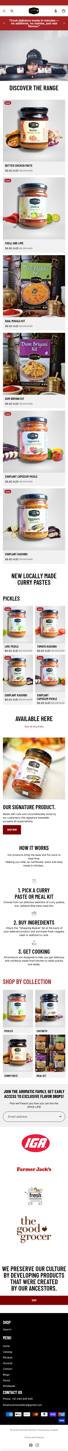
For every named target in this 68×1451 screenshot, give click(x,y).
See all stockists (34, 726)
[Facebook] (31, 1445)
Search (7, 1329)
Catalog (7, 1351)
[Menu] (4, 11)
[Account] (56, 11)
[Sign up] (60, 1116)
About (6, 1380)
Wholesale (9, 1385)
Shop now (12, 829)
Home (6, 1346)
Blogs (6, 1374)
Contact (7, 1368)
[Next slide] (64, 23)
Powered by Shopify (47, 1430)
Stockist (8, 1363)
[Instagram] (37, 1445)
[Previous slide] (4, 23)
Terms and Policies (34, 1437)
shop (34, 1300)
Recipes (7, 1357)
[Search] (12, 11)
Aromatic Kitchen (27, 1430)
